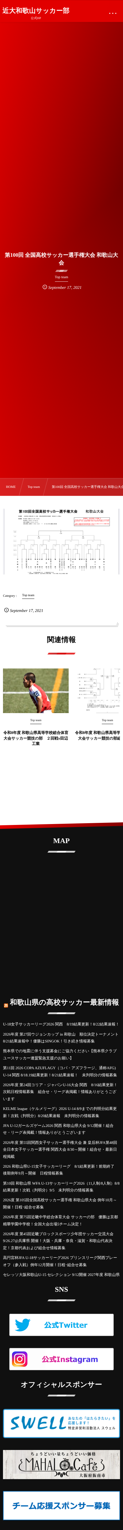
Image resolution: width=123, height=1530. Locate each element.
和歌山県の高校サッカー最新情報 (64, 1002)
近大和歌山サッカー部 (36, 10)
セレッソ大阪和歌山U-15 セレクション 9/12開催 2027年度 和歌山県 (61, 1274)
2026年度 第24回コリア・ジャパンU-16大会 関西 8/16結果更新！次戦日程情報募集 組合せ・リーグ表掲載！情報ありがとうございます (60, 1092)
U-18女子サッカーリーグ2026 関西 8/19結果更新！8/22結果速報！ (61, 1024)
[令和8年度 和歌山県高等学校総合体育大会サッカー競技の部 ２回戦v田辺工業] (36, 690)
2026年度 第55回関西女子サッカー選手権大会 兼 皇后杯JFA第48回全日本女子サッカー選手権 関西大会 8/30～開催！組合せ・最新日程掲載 (60, 1149)
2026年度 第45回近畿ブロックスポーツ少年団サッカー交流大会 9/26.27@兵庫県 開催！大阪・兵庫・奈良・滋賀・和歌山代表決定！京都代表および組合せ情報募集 (60, 1241)
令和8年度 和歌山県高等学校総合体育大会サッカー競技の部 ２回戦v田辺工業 (35, 738)
